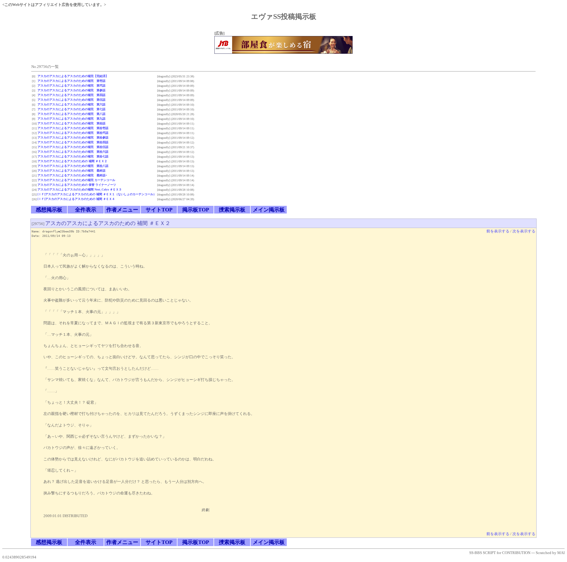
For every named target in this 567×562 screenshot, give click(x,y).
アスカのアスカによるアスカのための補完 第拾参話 (73, 137)
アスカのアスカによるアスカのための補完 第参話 (71, 90)
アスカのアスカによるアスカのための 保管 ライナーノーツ (77, 184)
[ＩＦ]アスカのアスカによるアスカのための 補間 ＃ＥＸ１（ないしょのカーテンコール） (97, 194)
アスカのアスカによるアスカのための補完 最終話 (71, 170)
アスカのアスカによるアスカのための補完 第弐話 (71, 85)
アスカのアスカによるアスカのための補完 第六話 (71, 104)
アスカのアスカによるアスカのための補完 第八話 (71, 113)
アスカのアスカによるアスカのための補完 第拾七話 (73, 156)
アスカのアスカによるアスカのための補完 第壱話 (71, 80)
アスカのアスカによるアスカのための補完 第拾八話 (73, 165)
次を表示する (523, 231)
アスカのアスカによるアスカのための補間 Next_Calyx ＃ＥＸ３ (80, 189)
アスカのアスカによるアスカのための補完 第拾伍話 (73, 147)
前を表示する (497, 231)
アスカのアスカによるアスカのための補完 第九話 (71, 118)
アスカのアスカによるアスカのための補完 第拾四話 (73, 142)
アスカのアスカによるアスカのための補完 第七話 (71, 109)
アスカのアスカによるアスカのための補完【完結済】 (73, 76)
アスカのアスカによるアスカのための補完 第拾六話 (73, 151)
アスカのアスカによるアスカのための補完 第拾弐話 (73, 132)
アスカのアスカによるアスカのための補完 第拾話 (71, 123)
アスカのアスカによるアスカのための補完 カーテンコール (76, 180)
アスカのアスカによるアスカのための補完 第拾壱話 (73, 128)
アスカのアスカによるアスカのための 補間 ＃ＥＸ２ (72, 161)
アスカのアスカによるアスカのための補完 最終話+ (72, 175)
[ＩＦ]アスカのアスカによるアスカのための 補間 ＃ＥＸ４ (76, 199)
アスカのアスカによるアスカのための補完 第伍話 (71, 99)
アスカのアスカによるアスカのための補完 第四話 (71, 95)
